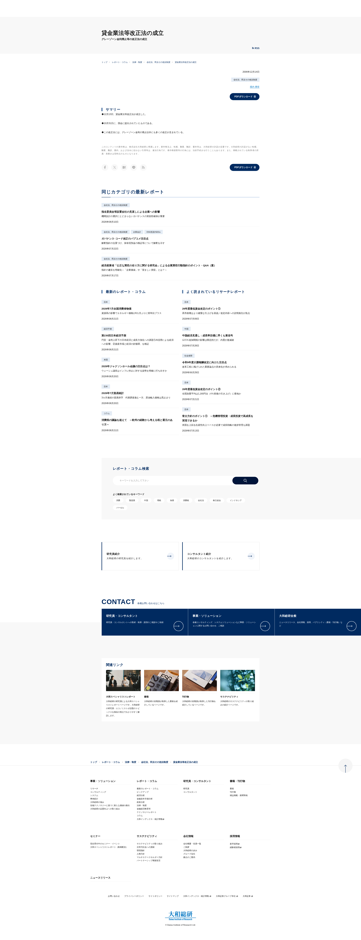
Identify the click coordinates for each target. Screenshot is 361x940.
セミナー (95, 836)
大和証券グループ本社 (226, 896)
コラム (107, 413)
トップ (104, 62)
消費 (118, 500)
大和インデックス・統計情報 (196, 896)
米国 (106, 360)
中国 (186, 329)
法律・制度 (137, 62)
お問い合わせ (114, 896)
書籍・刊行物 (237, 781)
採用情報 (235, 836)
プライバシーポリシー (134, 896)
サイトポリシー (155, 896)
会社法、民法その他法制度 (158, 62)
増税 (159, 500)
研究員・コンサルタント (197, 781)
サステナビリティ (147, 836)
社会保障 (188, 356)
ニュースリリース (100, 877)
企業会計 (137, 232)
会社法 (201, 500)
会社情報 (188, 836)
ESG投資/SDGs (153, 232)
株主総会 (217, 500)
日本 (106, 302)
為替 (172, 500)
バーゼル (120, 508)
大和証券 (247, 896)
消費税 (186, 500)
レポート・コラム (120, 62)
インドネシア (236, 500)
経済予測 (108, 329)
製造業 (132, 500)
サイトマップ (173, 896)
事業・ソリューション (103, 781)
